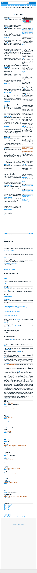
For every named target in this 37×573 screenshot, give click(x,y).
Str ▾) (9, 17)
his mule (29, 29)
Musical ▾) (28, 17)
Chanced (32, 185)
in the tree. (31, 31)
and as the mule (30, 30)
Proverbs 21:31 (9, 326)
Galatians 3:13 (23, 134)
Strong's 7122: (6, 427)
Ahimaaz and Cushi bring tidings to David (27, 201)
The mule (23, 32)
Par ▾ (8, 17)
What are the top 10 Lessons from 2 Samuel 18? (11, 315)
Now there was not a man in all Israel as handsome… (10, 257)
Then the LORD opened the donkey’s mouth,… (10, 262)
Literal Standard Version (7, 148)
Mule (5, 280)
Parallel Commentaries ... (7, 398)
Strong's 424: (5, 464)
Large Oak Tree (6, 283)
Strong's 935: (5, 446)
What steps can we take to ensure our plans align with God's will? (12, 310)
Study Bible (5, 233)
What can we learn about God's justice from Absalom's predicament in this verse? (14, 306)
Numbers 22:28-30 (24, 94)
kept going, (28, 32)
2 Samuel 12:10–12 (19, 351)
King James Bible (6, 42)
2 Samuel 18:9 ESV (6, 509)
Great (25, 186)
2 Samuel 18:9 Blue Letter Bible (8, 504)
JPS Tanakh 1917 (6, 204)
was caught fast (28, 31)
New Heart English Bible (7, 126)
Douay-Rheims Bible (6, 171)
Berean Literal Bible (6, 37)
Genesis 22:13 (23, 88)
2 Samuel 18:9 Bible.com (7, 506)
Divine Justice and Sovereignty (8, 290)
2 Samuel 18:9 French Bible (7, 514)
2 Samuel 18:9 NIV (6, 507)
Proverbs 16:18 (6, 322)
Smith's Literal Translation (7, 164)
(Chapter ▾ (7, 17)
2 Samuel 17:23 (24, 164)
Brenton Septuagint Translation (8, 209)
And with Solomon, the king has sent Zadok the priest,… (10, 240)
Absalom (23, 185)
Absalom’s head (24, 31)
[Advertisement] (19, 228)
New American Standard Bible (7, 51)
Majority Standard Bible (7, 137)
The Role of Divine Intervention (8, 296)
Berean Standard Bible (27, 35)
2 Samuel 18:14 (24, 153)
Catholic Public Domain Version (8, 175)
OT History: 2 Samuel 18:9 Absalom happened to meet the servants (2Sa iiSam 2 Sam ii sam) (15, 516)
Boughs (25, 185)
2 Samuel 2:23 (23, 58)
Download (31, 35)
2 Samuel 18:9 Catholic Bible (7, 515)
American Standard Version (7, 92)
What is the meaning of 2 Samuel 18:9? (9, 303)
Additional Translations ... (7, 214)
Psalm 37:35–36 (8, 349)
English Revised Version (7, 101)
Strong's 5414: (6, 497)
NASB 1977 (5, 62)
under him (25, 32)
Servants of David (6, 278)
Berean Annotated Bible (7, 78)
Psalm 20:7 (23, 343)
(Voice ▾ (26, 17)
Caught (30, 185)
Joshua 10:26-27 (24, 126)
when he (31, 29)
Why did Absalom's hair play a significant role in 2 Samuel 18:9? (12, 311)
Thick (22, 187)
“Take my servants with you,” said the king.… (9, 239)
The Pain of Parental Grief (7, 299)
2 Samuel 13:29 (16, 319)
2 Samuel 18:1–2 (17, 325)
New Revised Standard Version (8, 185)
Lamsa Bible (5, 192)
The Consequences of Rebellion (8, 287)
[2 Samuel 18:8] (1, 255)
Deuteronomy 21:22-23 (25, 118)
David (22, 186)
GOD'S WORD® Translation (7, 106)
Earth (24, 186)
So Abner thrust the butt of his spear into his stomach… (10, 245)
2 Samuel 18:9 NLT (6, 508)
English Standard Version (7, 27)
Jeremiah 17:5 (6, 345)
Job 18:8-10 (23, 181)
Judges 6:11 (21, 331)
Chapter (32, 233)
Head (27, 186)
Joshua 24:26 (18, 331)
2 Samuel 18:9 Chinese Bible (7, 513)
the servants (23, 30)
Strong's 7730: (6, 455)
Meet (32, 186)
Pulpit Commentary (6, 363)
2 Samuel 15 (18, 371)
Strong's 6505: (6, 418)
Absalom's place (24, 200)
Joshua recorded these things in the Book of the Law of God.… (11, 251)
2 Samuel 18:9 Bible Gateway (7, 505)
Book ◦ (30, 233)
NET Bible (5, 121)
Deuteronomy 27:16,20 (24, 177)
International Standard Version (7, 116)
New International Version (7, 18)
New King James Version (7, 47)
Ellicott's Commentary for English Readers (9, 357)
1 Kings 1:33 (23, 44)
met (32, 29)
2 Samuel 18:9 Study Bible (7, 512)
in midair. (27, 33)
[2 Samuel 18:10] (36, 255)
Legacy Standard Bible (7, 67)
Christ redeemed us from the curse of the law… (9, 269)
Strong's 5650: (6, 432)
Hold (31, 186)
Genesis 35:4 (23, 71)
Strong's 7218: (6, 469)
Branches (27, 185)
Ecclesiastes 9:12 (6, 334)
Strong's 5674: (6, 492)
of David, (26, 30)
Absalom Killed (24, 26)
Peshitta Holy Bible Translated (8, 197)
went (32, 30)
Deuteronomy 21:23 (11, 339)
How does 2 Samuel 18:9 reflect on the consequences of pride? (12, 312)
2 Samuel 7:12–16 (6, 328)
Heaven (29, 186)
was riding (25, 29)
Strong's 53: (5, 404)
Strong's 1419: (6, 460)
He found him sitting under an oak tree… (9, 250)
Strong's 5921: (6, 413)
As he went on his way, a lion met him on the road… (10, 263)
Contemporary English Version (8, 97)
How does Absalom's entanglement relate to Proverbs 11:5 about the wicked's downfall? (15, 307)
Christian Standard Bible (7, 83)
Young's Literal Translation (7, 159)
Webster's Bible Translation (7, 130)
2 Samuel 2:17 (23, 54)
